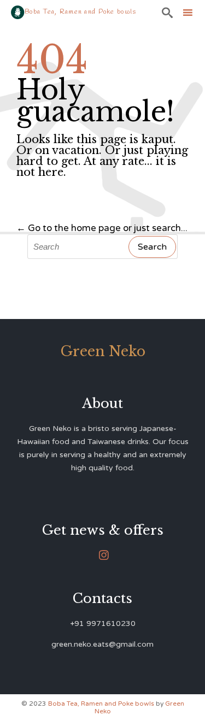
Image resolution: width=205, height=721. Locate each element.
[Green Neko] (18, 12)
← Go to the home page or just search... (102, 228)
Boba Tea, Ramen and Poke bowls (102, 703)
